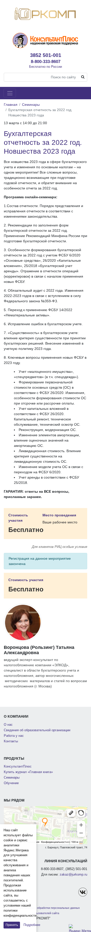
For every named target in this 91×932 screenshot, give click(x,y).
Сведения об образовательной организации (37, 730)
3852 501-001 (45, 55)
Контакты (11, 741)
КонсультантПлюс (18, 766)
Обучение (11, 783)
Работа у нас (14, 736)
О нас (8, 724)
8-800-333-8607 (45, 61)
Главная (10, 105)
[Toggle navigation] (10, 93)
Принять (12, 925)
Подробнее (32, 925)
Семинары (31, 105)
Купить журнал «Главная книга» (28, 772)
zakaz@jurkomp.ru (73, 874)
